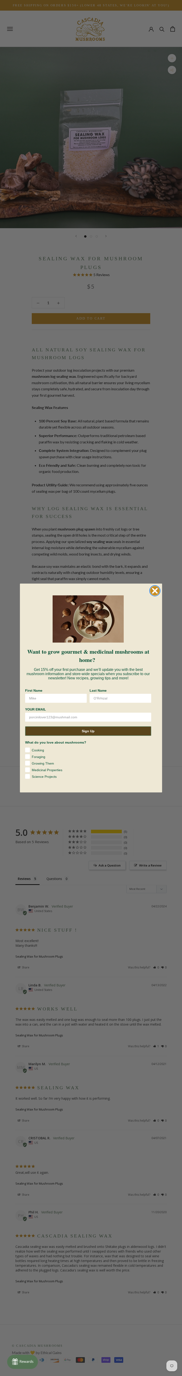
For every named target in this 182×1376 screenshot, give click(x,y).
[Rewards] (22, 1362)
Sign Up (88, 731)
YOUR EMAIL (35, 709)
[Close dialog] (155, 590)
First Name (33, 690)
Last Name (98, 690)
